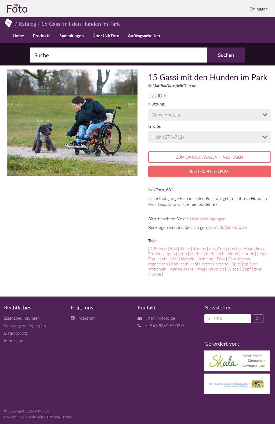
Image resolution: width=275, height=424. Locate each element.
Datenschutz (15, 332)
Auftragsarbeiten (144, 35)
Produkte (42, 35)
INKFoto (42, 411)
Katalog (27, 23)
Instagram (86, 317)
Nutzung (156, 103)
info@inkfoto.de (232, 227)
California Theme (58, 417)
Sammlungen (71, 35)
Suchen (226, 55)
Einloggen (258, 8)
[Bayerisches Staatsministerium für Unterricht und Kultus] (237, 392)
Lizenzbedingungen (208, 218)
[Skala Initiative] (237, 369)
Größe (154, 126)
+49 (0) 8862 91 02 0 (164, 325)
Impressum (14, 340)
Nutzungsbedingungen (25, 325)
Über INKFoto (105, 35)
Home (18, 35)
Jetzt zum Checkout (209, 171)
